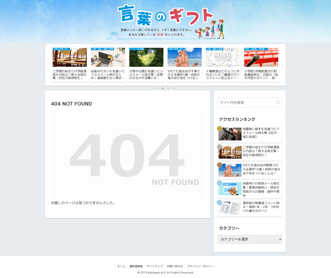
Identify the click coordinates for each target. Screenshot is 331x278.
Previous (48, 65)
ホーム (121, 266)
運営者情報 (136, 266)
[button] (278, 102)
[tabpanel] (70, 64)
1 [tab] (157, 88)
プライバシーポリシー (200, 266)
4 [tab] (174, 88)
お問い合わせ (175, 266)
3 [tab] (168, 88)
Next (283, 65)
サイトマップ (155, 266)
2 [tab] (163, 88)
